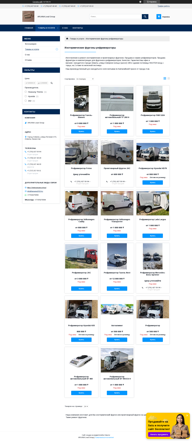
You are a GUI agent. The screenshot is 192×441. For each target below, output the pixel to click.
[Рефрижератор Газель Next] (117, 256)
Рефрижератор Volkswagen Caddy (81, 220)
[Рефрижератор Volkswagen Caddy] (81, 203)
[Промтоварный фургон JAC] (117, 152)
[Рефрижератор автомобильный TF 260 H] (117, 99)
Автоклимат (117, 325)
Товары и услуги (46, 28)
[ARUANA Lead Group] (28, 21)
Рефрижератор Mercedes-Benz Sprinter (152, 274)
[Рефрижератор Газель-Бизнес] (81, 99)
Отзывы (28, 60)
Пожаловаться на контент (104, 437)
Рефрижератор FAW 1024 (153, 115)
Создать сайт (38, 2)
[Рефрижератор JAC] (81, 256)
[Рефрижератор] (152, 309)
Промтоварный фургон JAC (117, 168)
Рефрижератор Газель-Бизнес (81, 116)
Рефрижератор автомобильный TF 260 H (117, 116)
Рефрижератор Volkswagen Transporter (117, 220)
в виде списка (168, 79)
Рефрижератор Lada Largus (152, 219)
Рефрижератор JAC (81, 273)
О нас (65, 28)
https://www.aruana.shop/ (36, 187)
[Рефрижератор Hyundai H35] (81, 309)
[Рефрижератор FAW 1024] (152, 99)
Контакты (78, 28)
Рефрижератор (152, 325)
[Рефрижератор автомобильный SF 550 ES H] (117, 360)
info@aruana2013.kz (35, 191)
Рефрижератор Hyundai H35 (81, 325)
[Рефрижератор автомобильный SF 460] (81, 360)
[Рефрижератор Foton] (81, 152)
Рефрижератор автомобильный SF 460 (81, 378)
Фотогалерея (30, 44)
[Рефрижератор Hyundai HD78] (152, 152)
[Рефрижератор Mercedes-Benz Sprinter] (152, 256)
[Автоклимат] (117, 309)
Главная (29, 28)
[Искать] (145, 16)
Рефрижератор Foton (81, 168)
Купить (81, 131)
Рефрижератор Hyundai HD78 (153, 168)
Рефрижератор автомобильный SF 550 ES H (117, 378)
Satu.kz (107, 435)
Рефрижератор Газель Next (117, 273)
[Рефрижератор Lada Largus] (152, 203)
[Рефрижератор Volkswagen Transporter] (117, 203)
